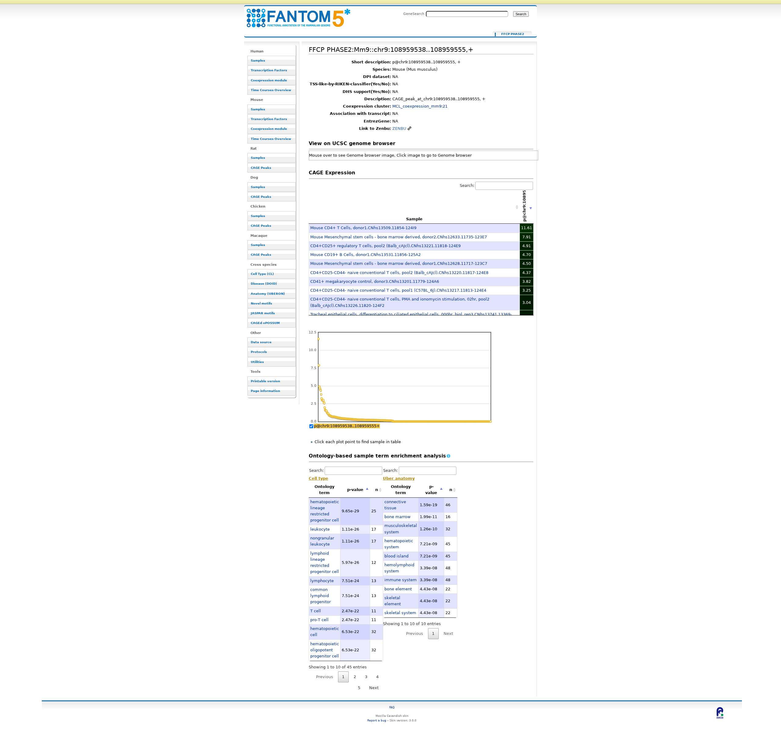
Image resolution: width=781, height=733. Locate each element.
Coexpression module (269, 80)
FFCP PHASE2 (512, 34)
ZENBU (399, 128)
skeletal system (400, 612)
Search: (467, 185)
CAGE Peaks (261, 167)
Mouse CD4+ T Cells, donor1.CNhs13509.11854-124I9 (363, 228)
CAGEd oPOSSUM (265, 323)
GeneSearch (413, 14)
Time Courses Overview (271, 90)
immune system (400, 580)
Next (374, 687)
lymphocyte (322, 580)
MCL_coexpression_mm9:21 (420, 106)
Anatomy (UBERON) (268, 293)
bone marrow (397, 516)
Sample (414, 219)
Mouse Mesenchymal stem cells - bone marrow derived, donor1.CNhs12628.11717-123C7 (398, 263)
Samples (258, 60)
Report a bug (376, 720)
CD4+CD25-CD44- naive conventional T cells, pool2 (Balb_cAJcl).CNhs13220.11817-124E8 (399, 272)
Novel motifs (261, 303)
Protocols (259, 352)
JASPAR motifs (263, 313)
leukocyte (320, 529)
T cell (315, 611)
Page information (265, 391)
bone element (398, 589)
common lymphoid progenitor (320, 595)
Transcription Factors (269, 70)
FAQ (391, 707)
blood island (396, 556)
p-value (355, 489)
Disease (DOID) (264, 283)
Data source (261, 342)
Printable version (265, 381)
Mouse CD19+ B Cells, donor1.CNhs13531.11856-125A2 (365, 254)
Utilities (257, 362)
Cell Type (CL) (262, 274)
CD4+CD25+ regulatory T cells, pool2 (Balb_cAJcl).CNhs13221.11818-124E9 (385, 246)
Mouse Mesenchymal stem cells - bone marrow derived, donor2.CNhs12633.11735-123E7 (398, 237)
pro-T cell (319, 619)
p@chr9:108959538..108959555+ (347, 426)
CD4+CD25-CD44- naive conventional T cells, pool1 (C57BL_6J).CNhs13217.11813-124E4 (398, 290)
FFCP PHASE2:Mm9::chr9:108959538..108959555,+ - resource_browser (295, 14)
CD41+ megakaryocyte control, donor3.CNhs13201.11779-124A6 (374, 281)
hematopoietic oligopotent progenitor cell (324, 650)
